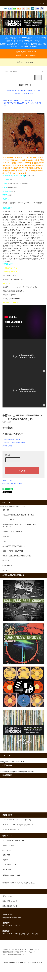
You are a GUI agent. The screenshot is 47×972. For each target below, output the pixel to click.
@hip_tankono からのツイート (12, 762)
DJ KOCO (19, 90)
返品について (7, 480)
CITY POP (6, 855)
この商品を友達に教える (11, 439)
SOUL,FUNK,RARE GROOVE (13, 841)
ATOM (22, 954)
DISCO (5, 860)
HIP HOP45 (7, 870)
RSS (17, 954)
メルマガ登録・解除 (9, 954)
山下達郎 (17, 93)
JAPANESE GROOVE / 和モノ (20, 101)
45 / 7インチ (7, 850)
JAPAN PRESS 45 (9, 865)
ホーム (5, 101)
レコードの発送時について (12, 829)
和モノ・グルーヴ (9, 845)
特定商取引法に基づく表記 (12, 483)
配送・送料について (22, 949)
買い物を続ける (8, 446)
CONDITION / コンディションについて (17, 820)
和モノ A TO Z (27, 93)
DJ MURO (28, 90)
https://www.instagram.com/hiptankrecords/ (17, 771)
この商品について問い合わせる (14, 442)
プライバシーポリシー (27, 952)
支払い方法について (9, 949)
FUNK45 (10, 90)
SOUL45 (36, 90)
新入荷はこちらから (25, 62)
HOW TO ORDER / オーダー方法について (18, 825)
